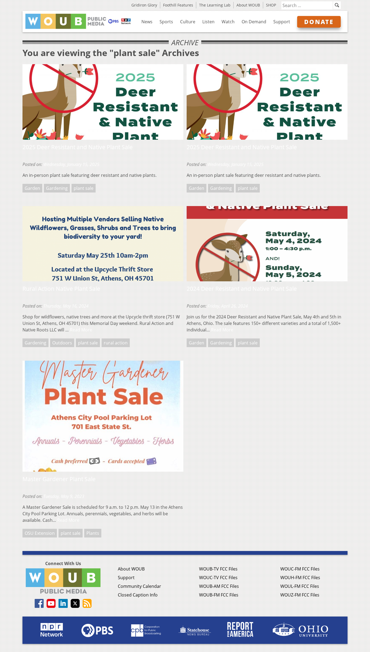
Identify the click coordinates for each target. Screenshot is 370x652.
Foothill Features (178, 5)
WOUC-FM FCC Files (300, 569)
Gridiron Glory (144, 5)
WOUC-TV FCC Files (218, 578)
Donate (319, 22)
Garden (32, 188)
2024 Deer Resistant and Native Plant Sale (242, 288)
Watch (228, 22)
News (146, 22)
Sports (166, 22)
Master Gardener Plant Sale (59, 479)
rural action (116, 343)
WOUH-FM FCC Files (300, 578)
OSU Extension (40, 533)
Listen (208, 22)
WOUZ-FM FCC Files (299, 595)
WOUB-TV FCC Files (218, 569)
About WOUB (248, 5)
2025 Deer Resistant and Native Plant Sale (77, 147)
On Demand (254, 22)
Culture (187, 22)
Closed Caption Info (138, 595)
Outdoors (62, 343)
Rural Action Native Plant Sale (61, 288)
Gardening (57, 188)
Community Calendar (139, 586)
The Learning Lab (215, 5)
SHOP (271, 5)
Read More (81, 330)
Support (281, 22)
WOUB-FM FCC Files (218, 595)
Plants (92, 533)
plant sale (83, 188)
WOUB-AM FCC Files (219, 586)
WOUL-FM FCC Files (299, 586)
